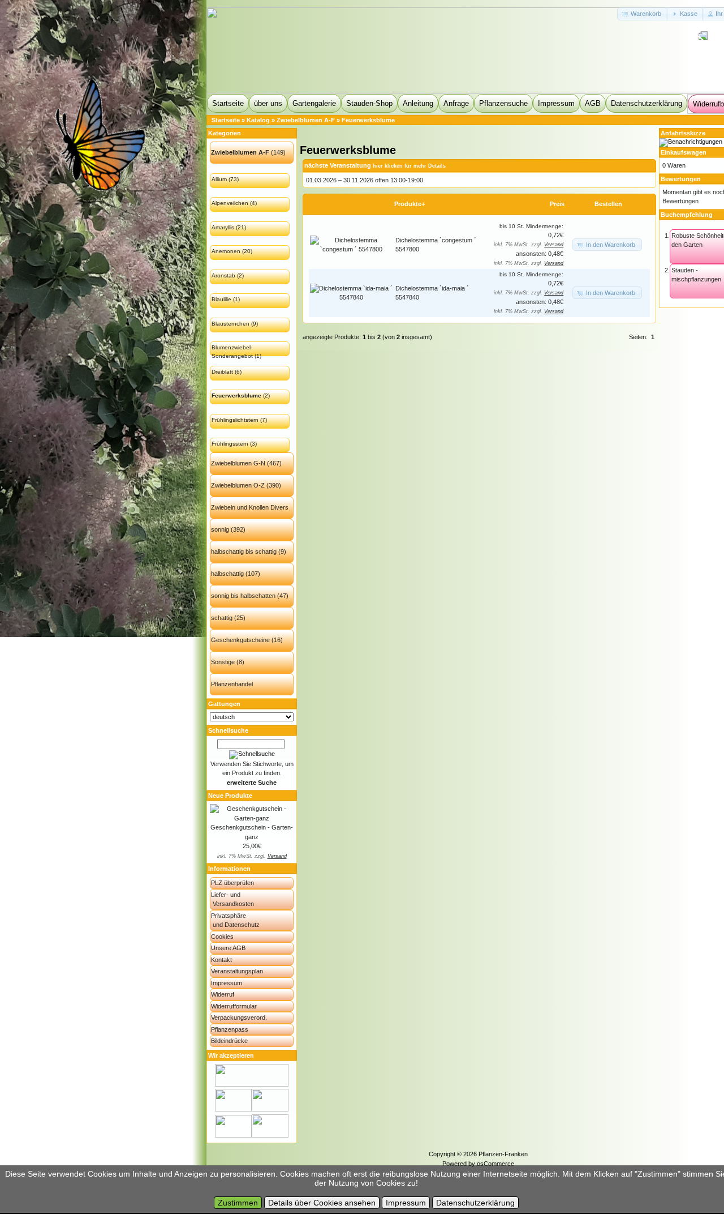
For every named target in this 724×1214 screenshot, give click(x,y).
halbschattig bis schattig (244, 551)
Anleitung (418, 103)
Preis (557, 203)
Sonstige (223, 662)
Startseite (228, 103)
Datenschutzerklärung (646, 103)
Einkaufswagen (683, 152)
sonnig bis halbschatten (243, 595)
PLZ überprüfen (232, 882)
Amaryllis (223, 227)
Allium (219, 179)
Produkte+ (409, 203)
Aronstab (223, 275)
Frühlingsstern (230, 444)
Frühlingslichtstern (235, 420)
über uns (268, 103)
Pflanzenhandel (232, 684)
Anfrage (456, 103)
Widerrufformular (234, 1006)
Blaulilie (221, 299)
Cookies (222, 936)
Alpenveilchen (230, 203)
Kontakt (221, 959)
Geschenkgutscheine (240, 639)
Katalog (258, 120)
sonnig (220, 529)
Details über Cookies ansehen (322, 1202)
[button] (642, 13)
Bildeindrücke (229, 1040)
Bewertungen (681, 179)
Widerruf (222, 994)
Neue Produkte (230, 795)
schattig (221, 617)
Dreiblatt (222, 372)
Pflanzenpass (229, 1029)
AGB (593, 103)
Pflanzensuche (503, 103)
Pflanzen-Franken (503, 1154)
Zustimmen (238, 1202)
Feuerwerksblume (368, 120)
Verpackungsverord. (239, 1017)
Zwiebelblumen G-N (238, 463)
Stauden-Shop (369, 103)
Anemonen (226, 251)
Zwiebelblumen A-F (306, 120)
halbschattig (227, 573)
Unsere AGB (228, 947)
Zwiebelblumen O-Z (238, 485)
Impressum (556, 103)
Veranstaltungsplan (237, 971)
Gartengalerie (314, 103)
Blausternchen (230, 323)
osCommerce (495, 1163)
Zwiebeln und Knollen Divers (249, 507)
